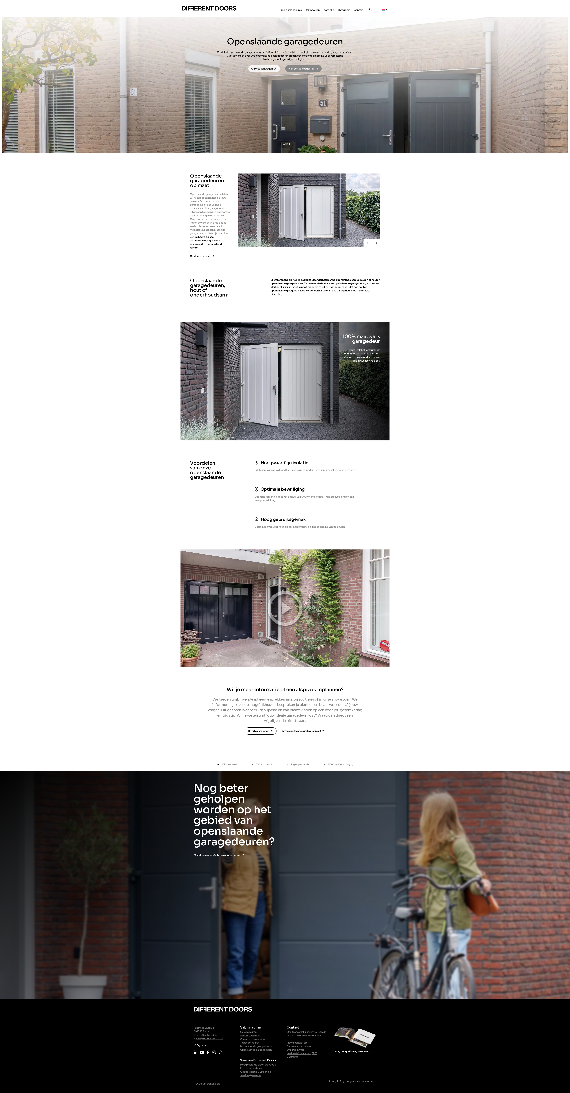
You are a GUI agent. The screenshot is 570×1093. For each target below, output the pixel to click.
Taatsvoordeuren (249, 1042)
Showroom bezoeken (299, 1046)
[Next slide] (376, 243)
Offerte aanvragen (264, 69)
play (285, 608)
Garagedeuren (248, 1032)
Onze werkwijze (295, 1049)
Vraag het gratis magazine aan (353, 1050)
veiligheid (265, 1071)
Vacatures (292, 1057)
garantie (256, 1075)
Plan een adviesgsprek (304, 69)
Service (244, 1075)
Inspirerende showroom (253, 1068)
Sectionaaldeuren (250, 1035)
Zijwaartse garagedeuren (254, 1039)
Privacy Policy (336, 1081)
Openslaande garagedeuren (256, 1049)
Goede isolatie (248, 1071)
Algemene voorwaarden (360, 1081)
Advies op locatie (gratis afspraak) (303, 730)
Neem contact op (297, 1042)
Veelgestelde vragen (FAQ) (302, 1053)
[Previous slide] (368, 243)
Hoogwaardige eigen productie (258, 1064)
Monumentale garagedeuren (256, 1046)
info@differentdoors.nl (209, 1038)
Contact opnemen (203, 255)
